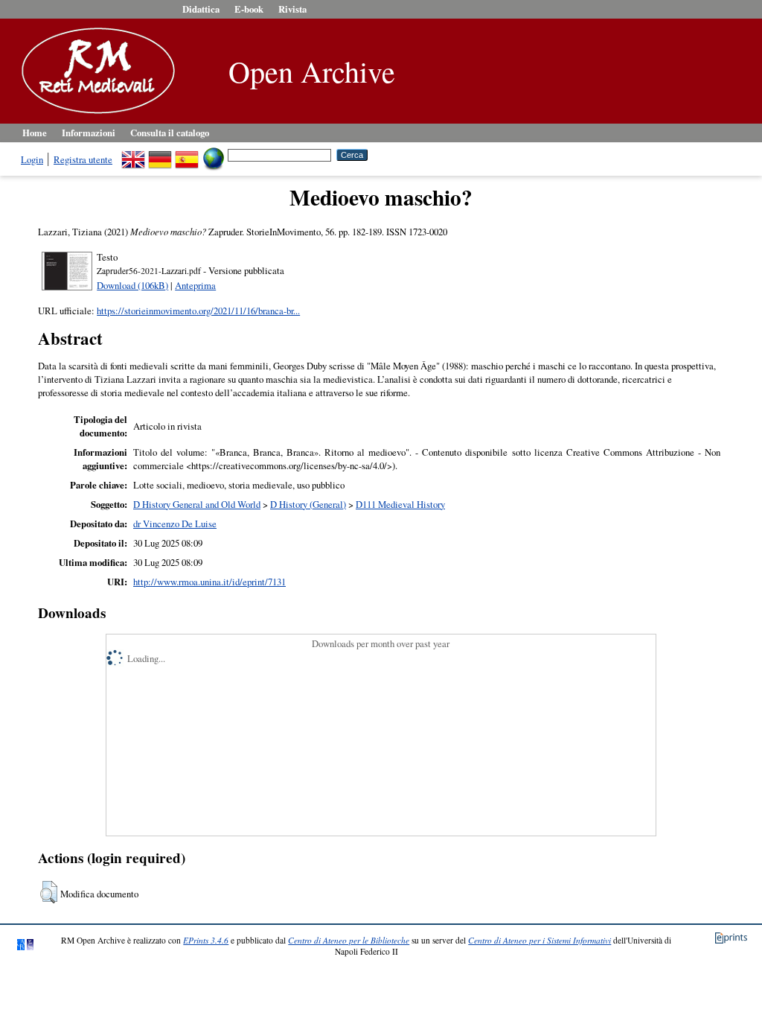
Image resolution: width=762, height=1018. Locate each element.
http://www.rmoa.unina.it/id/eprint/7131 (209, 581)
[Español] (187, 154)
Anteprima (195, 285)
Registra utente (83, 159)
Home (34, 132)
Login (32, 159)
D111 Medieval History (400, 504)
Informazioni (88, 132)
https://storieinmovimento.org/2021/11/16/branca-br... (198, 310)
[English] (133, 154)
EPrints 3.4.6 (205, 940)
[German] (160, 154)
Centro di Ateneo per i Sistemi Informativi (539, 940)
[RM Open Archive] (94, 114)
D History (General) (308, 504)
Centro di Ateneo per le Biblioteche (348, 940)
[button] (48, 892)
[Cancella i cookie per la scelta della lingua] (213, 154)
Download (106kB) (132, 285)
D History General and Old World (196, 504)
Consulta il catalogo (169, 132)
